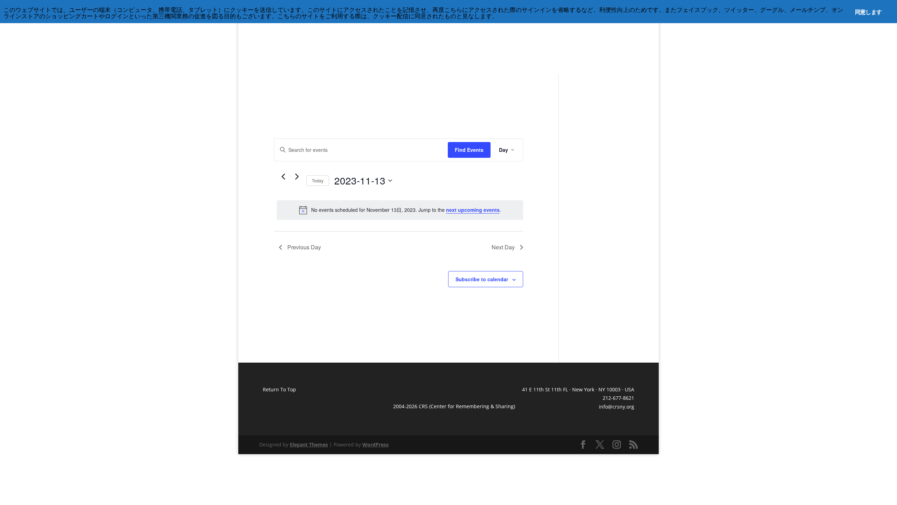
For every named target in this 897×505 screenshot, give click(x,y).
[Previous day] (283, 177)
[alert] (400, 210)
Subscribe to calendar (482, 279)
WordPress (375, 444)
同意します (868, 12)
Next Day (503, 247)
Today (317, 180)
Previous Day (304, 247)
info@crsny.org (616, 406)
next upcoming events (473, 209)
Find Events (469, 149)
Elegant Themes (309, 444)
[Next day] (297, 177)
